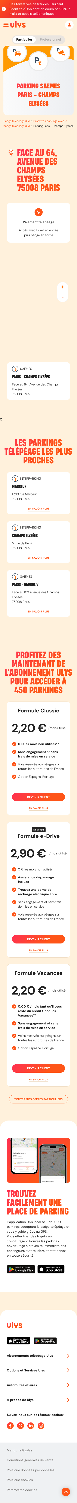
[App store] (51, 1270)
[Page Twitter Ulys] (20, 1425)
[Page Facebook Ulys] (10, 1425)
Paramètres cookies (22, 1490)
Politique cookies (20, 1480)
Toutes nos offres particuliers (38, 1099)
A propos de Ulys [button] (20, 1400)
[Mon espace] (69, 25)
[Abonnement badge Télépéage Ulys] (18, 24)
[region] (38, 330)
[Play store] (22, 1270)
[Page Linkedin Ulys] (30, 1425)
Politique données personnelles (31, 1470)
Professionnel (50, 39)
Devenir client (38, 797)
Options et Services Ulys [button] (26, 1370)
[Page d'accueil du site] (14, 1326)
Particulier (24, 39)
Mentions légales (19, 1450)
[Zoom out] (62, 297)
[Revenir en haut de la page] (66, 1492)
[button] (38, 509)
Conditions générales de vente (30, 1460)
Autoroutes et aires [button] (22, 1385)
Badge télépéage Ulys (17, 121)
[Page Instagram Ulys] (41, 1425)
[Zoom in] (62, 287)
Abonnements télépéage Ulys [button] (30, 1356)
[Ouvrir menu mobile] (6, 24)
